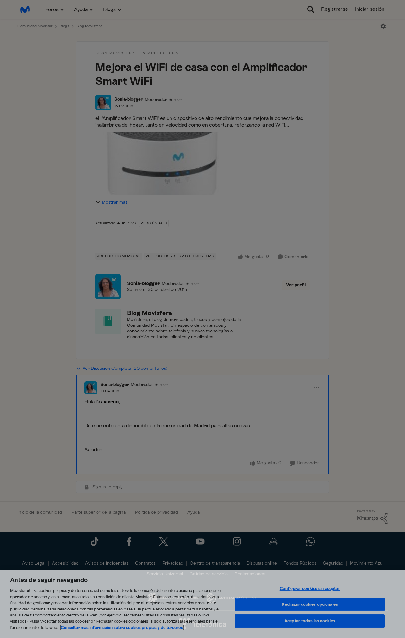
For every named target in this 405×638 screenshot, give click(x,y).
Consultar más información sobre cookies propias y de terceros (122, 627)
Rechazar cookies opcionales (310, 604)
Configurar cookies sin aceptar (310, 588)
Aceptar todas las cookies (309, 620)
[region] (202, 604)
